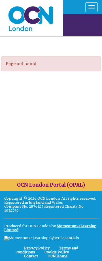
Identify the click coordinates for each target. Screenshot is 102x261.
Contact (31, 256)
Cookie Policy (56, 252)
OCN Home (57, 256)
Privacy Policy (37, 248)
